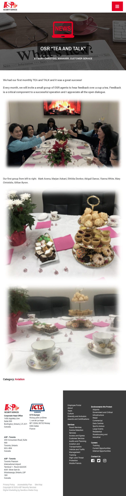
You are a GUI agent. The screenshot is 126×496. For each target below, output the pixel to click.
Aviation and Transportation (75, 445)
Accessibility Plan (25, 484)
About (70, 408)
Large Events (98, 429)
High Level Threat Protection (76, 459)
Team (70, 410)
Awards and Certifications (78, 419)
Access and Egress (77, 435)
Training (72, 455)
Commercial (97, 420)
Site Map (38, 484)
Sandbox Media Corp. (29, 490)
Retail (95, 418)
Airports (96, 409)
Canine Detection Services (76, 431)
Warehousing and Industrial (100, 435)
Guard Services (75, 427)
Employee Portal (74, 405)
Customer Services (76, 438)
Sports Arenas (98, 426)
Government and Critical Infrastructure (103, 413)
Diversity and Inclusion (77, 416)
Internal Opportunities (102, 451)
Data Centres (98, 423)
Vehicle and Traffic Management (77, 450)
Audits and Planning (77, 441)
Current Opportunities (101, 448)
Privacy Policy (9, 484)
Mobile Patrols (75, 463)
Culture (71, 413)
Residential (97, 431)
